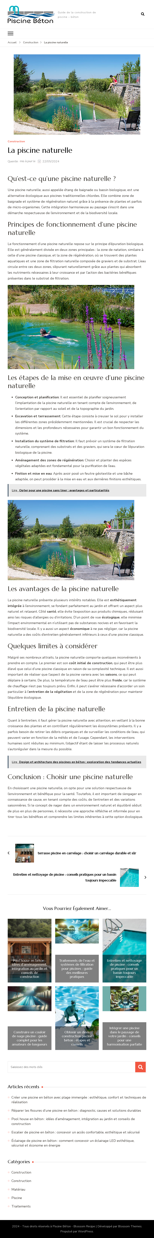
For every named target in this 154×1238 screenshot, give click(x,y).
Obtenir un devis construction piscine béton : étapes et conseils (77, 1038)
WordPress (85, 1231)
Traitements (21, 1206)
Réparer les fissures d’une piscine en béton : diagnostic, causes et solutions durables (76, 1110)
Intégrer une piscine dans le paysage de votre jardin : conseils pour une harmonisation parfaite (124, 1036)
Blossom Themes (130, 1226)
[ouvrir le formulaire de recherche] (142, 14)
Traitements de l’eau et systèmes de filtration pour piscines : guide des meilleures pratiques (77, 968)
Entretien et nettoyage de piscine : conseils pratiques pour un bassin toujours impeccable (124, 968)
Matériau (18, 1189)
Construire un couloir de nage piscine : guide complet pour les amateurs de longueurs (29, 1038)
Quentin (13, 161)
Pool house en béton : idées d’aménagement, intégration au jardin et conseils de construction (29, 968)
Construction (16, 141)
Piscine (16, 1198)
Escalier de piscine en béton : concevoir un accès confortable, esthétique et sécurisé (75, 1132)
